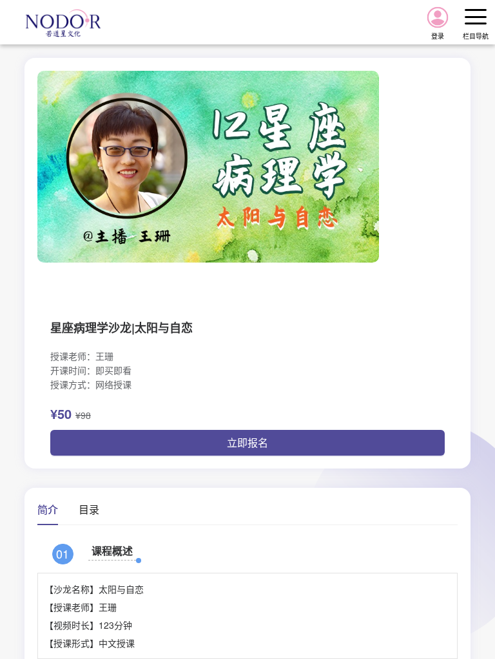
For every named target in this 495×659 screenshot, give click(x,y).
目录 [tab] (89, 509)
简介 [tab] (47, 509)
